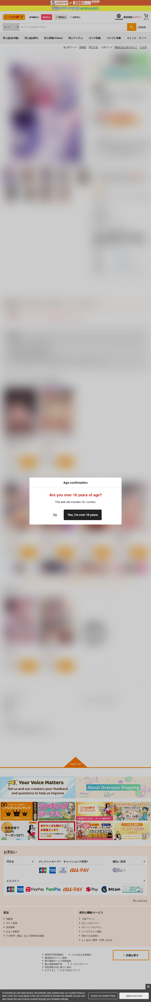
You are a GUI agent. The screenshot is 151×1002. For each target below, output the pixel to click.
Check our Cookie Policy (103, 995)
